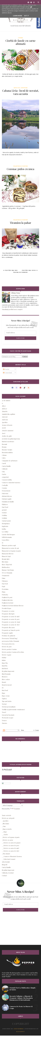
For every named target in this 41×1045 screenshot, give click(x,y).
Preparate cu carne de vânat (11, 622)
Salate (4, 660)
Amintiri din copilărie (8, 414)
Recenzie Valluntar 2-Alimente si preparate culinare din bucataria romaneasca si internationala (21, 998)
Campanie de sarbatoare (10, 461)
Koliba (4, 529)
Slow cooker (6, 679)
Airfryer (4, 409)
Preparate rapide (7, 633)
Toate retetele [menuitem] (6, 815)
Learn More (17, 16)
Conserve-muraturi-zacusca (11, 482)
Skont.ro (4, 677)
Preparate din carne (8, 627)
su (2, 688)
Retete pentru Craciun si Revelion (13, 652)
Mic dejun (5, 562)
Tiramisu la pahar (20, 222)
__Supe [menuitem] (4, 832)
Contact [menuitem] (4, 875)
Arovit (4, 428)
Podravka (5, 595)
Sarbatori (5, 668)
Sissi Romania (6, 674)
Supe (3, 693)
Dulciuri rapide (7, 499)
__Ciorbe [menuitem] (5, 834)
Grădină (4, 518)
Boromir (4, 444)
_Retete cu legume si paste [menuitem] (11, 837)
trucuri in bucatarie (8, 715)
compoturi (5, 477)
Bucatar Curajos (7, 450)
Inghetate (5, 526)
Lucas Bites (5, 540)
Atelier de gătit (7, 436)
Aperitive (5, 422)
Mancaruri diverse (8, 554)
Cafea (3, 458)
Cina (3, 472)
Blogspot (20, 1031)
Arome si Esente (7, 425)
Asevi (3, 433)
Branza (4, 447)
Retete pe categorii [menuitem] (8, 818)
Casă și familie (6, 466)
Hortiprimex (6, 523)
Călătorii (4, 469)
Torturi (4, 704)
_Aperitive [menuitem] (5, 821)
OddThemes (18, 1028)
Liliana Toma (15, 293)
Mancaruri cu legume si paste (11, 551)
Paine (3, 578)
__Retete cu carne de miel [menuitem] (10, 848)
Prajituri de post (7, 597)
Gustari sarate (6, 521)
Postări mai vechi (29, 270)
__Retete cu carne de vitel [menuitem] (10, 851)
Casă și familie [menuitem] (6, 867)
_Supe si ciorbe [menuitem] (7, 829)
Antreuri (4, 417)
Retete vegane (6, 655)
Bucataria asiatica (7, 452)
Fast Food (5, 507)
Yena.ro (4, 720)
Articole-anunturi (20, 87)
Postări (6, 369)
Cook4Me (5, 485)
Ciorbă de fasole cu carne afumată (21, 42)
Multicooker (6, 567)
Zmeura (4, 723)
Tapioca (4, 698)
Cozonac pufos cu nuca (20, 169)
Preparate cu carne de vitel (10, 625)
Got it (26, 16)
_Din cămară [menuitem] (6, 854)
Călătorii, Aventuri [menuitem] (8, 873)
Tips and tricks (6, 701)
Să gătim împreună (8, 671)
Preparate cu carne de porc (11, 619)
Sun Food (5, 690)
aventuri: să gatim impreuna (11, 439)
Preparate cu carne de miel (10, 616)
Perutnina (5, 589)
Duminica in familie (8, 502)
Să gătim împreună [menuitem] (8, 870)
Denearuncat (6, 491)
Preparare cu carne (8, 611)
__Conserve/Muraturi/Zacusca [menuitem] (12, 856)
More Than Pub (7, 564)
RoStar (4, 657)
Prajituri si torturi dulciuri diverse (13, 606)
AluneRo (4, 411)
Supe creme (6, 696)
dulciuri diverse (7, 496)
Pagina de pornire (20, 272)
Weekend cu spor (7, 718)
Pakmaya (5, 581)
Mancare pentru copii (9, 545)
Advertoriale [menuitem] (6, 862)
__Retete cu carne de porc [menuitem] (10, 845)
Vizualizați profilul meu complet (12, 309)
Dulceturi (5, 493)
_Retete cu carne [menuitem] (7, 840)
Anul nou (5, 420)
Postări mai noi (11, 270)
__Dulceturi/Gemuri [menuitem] (8, 859)
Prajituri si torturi (20, 166)
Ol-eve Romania (7, 573)
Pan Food (5, 584)
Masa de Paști (6, 556)
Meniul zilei (5, 559)
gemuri (4, 510)
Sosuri (4, 682)
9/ (2, 403)
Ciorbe (20, 37)
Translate (17, 809)
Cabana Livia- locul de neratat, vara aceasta (20, 92)
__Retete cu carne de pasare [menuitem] (11, 843)
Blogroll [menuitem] (4, 865)
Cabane (4, 455)
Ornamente (5, 575)
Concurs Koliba (7, 480)
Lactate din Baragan (8, 534)
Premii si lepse (6, 608)
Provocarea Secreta (8, 644)
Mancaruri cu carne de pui (10, 548)
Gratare (4, 513)
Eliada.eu (5, 504)
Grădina (4, 515)
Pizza (3, 592)
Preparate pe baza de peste (11, 630)
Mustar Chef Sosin (8, 570)
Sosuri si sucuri (7, 685)
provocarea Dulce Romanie (10, 641)
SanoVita (4, 666)
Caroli (4, 463)
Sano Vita (5, 663)
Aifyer (4, 406)
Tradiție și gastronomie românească (13, 709)
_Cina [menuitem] (4, 826)
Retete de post (7, 647)
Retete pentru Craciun (9, 649)
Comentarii (8, 373)
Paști (3, 586)
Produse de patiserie (8, 636)
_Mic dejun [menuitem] (5, 824)
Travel (4, 712)
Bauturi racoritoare (8, 441)
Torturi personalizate (9, 707)
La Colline (5, 532)
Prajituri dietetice (7, 600)
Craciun (4, 488)
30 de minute (6, 400)
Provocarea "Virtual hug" (10, 638)
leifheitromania (7, 537)
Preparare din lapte (8, 614)
